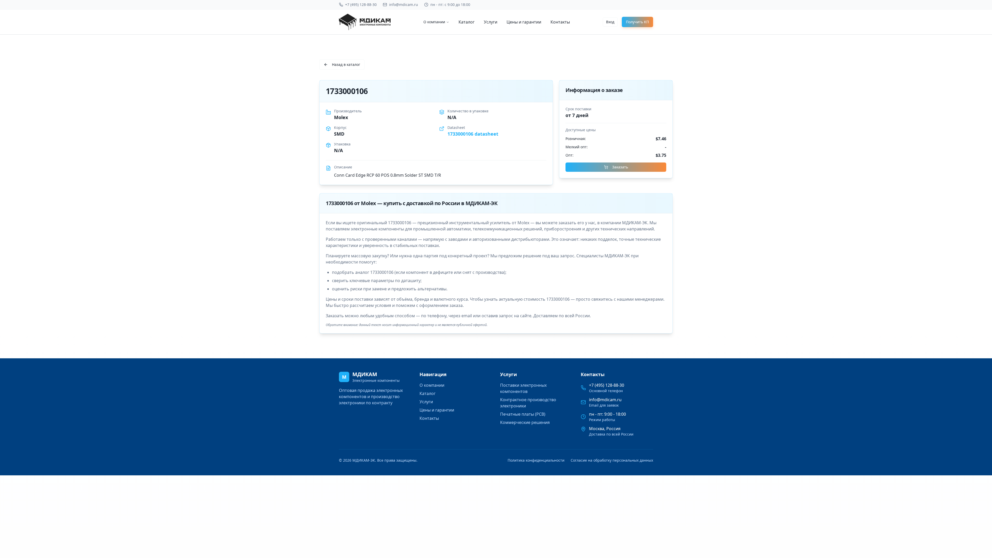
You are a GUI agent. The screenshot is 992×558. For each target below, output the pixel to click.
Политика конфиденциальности (536, 460)
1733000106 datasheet (472, 134)
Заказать (620, 167)
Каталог (467, 22)
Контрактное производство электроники (528, 403)
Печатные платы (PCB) (522, 414)
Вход (610, 21)
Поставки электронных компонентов (523, 388)
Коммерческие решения (525, 422)
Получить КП (637, 21)
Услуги (490, 22)
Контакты (560, 22)
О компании (434, 21)
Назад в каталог (346, 64)
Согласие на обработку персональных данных (612, 460)
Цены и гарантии (524, 22)
